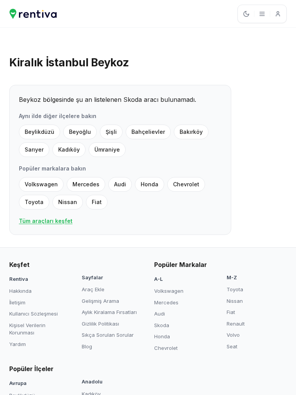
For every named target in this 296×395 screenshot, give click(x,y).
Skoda (161, 325)
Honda (149, 184)
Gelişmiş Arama (100, 301)
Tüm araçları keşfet (45, 221)
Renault (236, 324)
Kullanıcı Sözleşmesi (33, 314)
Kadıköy (69, 149)
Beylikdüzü (39, 131)
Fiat (97, 202)
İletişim (17, 302)
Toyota (34, 202)
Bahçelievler (148, 131)
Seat (232, 346)
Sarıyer (34, 149)
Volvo (233, 335)
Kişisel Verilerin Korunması (27, 329)
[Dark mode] (246, 14)
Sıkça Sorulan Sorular (108, 335)
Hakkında (20, 291)
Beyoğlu (80, 131)
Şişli (111, 131)
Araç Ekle (93, 289)
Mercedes (85, 184)
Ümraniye (107, 149)
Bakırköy (191, 131)
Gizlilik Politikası (100, 324)
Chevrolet (186, 184)
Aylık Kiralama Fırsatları (109, 312)
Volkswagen (41, 184)
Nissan (67, 202)
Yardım (17, 344)
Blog (87, 346)
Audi (120, 184)
